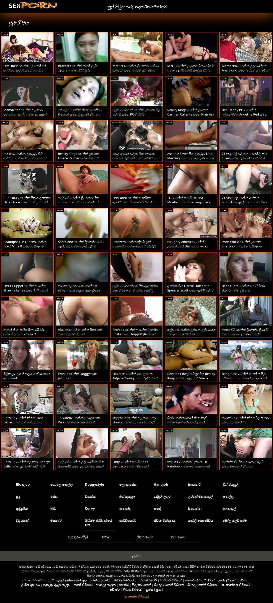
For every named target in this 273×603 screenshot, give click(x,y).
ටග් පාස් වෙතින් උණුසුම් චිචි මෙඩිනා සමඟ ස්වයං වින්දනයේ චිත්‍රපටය (25, 158)
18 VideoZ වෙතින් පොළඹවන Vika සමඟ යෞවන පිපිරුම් (79, 420)
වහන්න (90, 496)
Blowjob (23, 484)
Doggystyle (94, 484)
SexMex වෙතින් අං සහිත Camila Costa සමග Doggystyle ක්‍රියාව (135, 332)
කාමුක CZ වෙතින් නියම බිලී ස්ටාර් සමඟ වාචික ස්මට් (245, 420)
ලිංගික (136, 556)
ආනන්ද (125, 508)
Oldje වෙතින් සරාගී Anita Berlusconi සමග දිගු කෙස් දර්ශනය (131, 466)
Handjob (161, 484)
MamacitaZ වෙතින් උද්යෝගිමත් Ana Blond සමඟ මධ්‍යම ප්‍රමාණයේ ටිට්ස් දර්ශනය (246, 70)
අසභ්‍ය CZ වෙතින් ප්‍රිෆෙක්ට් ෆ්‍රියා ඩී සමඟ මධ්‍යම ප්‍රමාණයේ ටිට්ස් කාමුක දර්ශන (245, 334)
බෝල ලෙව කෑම (235, 520)
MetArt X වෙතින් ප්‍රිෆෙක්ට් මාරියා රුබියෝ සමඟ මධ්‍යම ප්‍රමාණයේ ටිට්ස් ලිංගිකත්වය (136, 70)
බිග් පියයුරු (231, 484)
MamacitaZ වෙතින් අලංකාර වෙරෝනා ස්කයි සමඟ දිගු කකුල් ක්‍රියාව (25, 114)
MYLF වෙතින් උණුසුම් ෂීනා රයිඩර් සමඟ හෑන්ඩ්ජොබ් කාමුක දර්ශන (190, 68)
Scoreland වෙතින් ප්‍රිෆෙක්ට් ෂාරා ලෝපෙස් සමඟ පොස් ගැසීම (81, 244)
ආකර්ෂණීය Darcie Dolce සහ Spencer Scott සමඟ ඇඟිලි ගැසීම (190, 288)
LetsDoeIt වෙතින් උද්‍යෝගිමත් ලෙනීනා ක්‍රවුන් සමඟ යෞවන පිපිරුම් (24, 70)
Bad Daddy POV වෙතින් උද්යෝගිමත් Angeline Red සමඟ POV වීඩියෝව (244, 114)
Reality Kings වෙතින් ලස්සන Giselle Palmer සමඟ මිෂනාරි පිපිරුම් (78, 158)
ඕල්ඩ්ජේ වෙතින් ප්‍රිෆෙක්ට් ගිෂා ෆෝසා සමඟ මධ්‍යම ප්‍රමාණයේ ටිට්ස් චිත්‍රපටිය (78, 202)
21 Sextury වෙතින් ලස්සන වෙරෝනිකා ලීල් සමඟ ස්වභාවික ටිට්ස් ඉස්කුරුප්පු (244, 202)
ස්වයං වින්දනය (164, 520)
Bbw (106, 537)
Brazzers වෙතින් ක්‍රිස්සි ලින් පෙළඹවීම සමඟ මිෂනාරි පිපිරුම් (134, 244)
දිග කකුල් (229, 508)
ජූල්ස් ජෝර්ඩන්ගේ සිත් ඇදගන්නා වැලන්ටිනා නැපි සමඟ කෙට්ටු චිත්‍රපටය (135, 290)
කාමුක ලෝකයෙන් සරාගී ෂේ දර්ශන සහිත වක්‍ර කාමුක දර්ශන (79, 288)
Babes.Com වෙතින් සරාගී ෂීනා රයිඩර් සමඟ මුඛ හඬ (243, 288)
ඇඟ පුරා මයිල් (78, 537)
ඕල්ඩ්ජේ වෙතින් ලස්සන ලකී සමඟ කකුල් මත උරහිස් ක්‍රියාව (191, 332)
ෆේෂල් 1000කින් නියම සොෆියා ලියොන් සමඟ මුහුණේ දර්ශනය (80, 112)
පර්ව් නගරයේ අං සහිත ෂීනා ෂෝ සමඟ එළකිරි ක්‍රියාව (80, 332)
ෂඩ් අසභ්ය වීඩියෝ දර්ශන (71, 566)
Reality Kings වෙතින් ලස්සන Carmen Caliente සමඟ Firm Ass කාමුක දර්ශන (190, 114)
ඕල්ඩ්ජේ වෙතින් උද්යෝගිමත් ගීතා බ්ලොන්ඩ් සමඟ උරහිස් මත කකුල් (81, 464)
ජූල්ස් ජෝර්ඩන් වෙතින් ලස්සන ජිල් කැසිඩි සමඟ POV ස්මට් (136, 112)
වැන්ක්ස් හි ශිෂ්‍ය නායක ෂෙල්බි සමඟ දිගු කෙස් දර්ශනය (242, 464)
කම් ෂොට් (178, 537)
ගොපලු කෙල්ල (61, 484)
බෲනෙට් (194, 484)
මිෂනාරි (56, 520)
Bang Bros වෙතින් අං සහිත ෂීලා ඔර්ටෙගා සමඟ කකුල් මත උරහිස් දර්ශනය (244, 378)
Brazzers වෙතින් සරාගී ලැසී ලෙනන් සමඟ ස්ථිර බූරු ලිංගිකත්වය (77, 70)
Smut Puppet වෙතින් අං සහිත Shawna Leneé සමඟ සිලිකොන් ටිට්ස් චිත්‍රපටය (25, 290)
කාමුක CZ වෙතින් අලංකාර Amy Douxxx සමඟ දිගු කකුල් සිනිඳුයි (134, 420)
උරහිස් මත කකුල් (200, 496)
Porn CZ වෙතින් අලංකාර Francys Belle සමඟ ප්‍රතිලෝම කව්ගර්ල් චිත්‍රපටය (26, 466)
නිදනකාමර (144, 537)
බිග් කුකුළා (127, 496)
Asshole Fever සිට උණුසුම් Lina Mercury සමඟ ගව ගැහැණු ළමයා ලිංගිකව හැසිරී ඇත (190, 158)
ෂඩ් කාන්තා (114, 571)
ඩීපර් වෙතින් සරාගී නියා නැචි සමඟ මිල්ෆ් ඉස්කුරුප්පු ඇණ (187, 420)
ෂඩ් (38, 566)
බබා (53, 508)
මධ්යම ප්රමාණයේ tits (98, 522)
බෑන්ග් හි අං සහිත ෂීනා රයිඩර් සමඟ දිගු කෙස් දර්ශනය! (23, 332)
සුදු (18, 496)
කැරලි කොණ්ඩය (200, 520)
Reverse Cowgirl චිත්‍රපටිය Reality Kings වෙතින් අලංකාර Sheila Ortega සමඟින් (191, 378)
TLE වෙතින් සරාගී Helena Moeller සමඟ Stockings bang (189, 200)
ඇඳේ (157, 508)
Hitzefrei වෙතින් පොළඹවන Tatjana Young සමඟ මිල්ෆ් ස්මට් (135, 376)
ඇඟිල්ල (228, 496)
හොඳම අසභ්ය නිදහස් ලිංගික (75, 571)
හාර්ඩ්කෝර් (127, 520)
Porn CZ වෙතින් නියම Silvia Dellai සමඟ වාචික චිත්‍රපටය (23, 420)
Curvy (90, 508)
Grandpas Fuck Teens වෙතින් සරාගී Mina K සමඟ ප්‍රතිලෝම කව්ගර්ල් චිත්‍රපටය (25, 246)
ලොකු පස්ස (127, 484)
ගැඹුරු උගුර (162, 496)
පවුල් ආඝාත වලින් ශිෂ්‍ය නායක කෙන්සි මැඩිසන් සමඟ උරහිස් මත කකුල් (136, 158)
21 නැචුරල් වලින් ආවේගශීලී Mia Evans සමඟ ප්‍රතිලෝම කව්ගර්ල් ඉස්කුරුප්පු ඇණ (244, 158)
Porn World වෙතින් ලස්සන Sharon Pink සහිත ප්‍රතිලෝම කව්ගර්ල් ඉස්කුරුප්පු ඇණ (242, 246)
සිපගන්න (195, 508)
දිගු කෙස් (22, 520)
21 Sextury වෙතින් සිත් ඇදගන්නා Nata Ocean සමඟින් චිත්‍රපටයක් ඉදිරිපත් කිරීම (26, 202)
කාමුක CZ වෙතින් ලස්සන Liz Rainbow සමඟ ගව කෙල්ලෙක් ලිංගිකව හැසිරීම (188, 466)
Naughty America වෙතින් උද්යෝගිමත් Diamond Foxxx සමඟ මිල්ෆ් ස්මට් (187, 246)
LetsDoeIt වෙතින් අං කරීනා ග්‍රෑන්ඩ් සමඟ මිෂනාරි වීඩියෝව (133, 200)
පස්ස (54, 496)
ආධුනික (22, 508)
